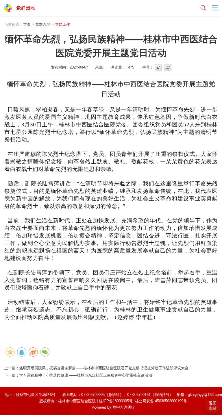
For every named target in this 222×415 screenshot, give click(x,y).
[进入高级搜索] (203, 8)
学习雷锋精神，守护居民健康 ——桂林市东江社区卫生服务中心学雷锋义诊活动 (85, 375)
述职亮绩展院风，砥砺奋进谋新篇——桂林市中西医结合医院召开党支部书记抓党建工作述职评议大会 (103, 368)
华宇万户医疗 (123, 407)
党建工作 (62, 24)
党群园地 (42, 24)
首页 (27, 24)
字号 (158, 67)
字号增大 (167, 67)
